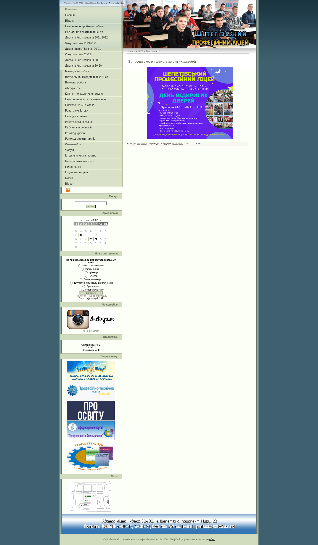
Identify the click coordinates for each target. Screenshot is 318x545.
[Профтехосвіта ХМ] (91, 439)
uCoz (212, 539)
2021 (140, 51)
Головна (131, 51)
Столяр (94, 276)
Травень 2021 (91, 220)
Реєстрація (114, 3)
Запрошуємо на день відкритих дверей (162, 61)
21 (96, 239)
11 (81, 235)
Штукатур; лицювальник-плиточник (93, 282)
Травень (150, 51)
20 (91, 239)
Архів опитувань (98, 295)
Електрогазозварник (93, 265)
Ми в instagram (91, 330)
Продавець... (94, 286)
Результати (81, 295)
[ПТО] (91, 399)
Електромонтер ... (93, 279)
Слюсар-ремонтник (93, 289)
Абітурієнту (142, 143)
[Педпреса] (91, 419)
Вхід (122, 3)
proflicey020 (177, 143)
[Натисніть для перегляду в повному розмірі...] (190, 138)
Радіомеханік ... (93, 269)
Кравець (93, 272)
